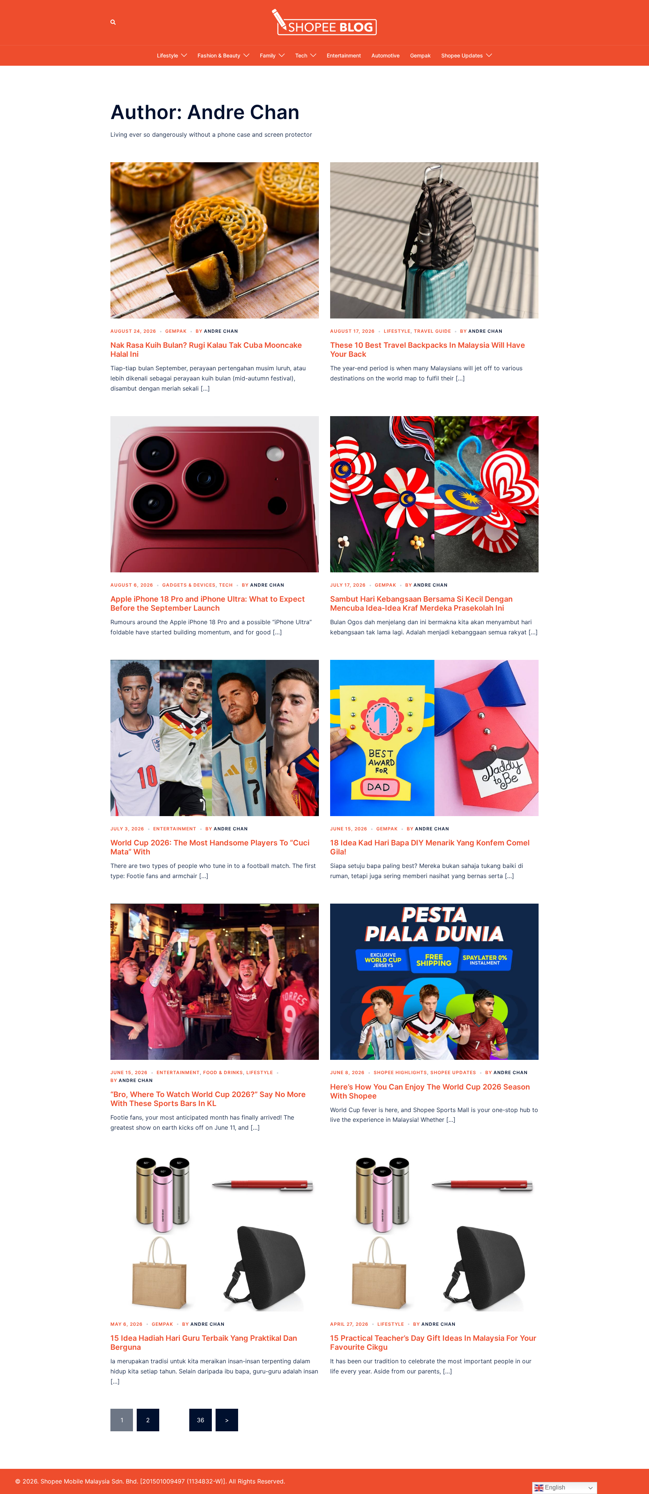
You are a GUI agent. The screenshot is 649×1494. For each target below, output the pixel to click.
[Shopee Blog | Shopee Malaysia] (324, 22)
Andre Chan (221, 331)
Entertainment (344, 55)
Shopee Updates (462, 55)
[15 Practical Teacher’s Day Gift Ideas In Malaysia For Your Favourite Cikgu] (434, 1232)
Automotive (385, 55)
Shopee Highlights (400, 1072)
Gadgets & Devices (189, 585)
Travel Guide (432, 331)
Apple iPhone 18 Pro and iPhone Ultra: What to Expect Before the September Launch (207, 604)
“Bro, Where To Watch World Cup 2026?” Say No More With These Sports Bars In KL (208, 1099)
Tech (301, 55)
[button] (113, 23)
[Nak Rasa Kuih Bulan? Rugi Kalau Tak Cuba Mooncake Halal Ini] (214, 239)
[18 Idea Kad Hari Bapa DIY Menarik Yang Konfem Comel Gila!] (434, 737)
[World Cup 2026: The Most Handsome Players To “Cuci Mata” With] (214, 737)
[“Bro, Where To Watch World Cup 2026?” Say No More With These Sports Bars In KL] (214, 981)
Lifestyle (167, 55)
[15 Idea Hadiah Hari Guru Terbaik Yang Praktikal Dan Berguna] (214, 1232)
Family (268, 55)
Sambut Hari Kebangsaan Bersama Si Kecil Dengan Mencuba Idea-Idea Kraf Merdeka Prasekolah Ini (421, 604)
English (554, 1487)
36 (200, 1420)
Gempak (420, 55)
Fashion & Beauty (219, 55)
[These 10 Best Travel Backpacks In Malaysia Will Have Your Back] (434, 239)
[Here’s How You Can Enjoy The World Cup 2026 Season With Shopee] (434, 981)
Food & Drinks (223, 1072)
